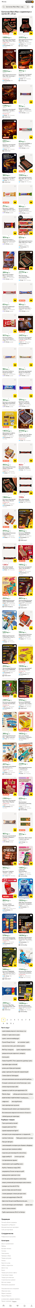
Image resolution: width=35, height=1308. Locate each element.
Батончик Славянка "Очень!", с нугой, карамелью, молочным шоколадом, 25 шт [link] (9, 872)
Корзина (24, 1305)
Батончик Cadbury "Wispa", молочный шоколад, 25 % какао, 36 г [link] (25, 402)
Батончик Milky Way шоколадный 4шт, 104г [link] (9, 1005)
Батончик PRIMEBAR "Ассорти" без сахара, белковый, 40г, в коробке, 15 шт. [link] (25, 702)
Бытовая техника (6, 1248)
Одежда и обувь (6, 1255)
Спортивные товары (7, 1275)
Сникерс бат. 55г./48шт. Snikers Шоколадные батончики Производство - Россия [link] (25, 435)
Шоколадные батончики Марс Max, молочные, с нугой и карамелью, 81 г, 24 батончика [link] (9, 75)
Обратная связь (5, 1291)
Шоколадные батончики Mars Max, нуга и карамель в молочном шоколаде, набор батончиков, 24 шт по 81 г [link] (25, 40)
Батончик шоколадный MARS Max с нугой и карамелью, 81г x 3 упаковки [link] (25, 75)
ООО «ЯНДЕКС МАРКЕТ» (13, 1299)
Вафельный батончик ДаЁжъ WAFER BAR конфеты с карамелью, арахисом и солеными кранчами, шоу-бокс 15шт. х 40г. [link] (9, 601)
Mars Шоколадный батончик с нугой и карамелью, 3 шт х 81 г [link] (25, 500)
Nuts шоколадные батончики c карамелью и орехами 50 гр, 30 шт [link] (25, 736)
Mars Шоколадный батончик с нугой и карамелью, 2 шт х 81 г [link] (9, 567)
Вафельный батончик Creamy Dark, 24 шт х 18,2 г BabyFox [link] (9, 636)
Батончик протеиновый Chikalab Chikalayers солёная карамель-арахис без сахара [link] (9, 836)
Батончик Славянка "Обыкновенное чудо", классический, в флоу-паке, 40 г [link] (9, 209)
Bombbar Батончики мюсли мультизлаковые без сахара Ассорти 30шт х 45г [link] (25, 1006)
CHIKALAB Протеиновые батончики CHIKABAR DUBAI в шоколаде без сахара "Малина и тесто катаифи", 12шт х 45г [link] (25, 870)
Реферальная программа (8, 1236)
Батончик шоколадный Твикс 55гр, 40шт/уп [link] (9, 801)
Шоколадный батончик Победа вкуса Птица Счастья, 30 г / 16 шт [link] (25, 635)
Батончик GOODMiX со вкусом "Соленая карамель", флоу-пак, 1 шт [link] (25, 144)
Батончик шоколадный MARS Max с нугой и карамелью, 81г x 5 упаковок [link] (9, 145)
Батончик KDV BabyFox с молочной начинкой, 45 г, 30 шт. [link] (25, 972)
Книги (3, 1270)
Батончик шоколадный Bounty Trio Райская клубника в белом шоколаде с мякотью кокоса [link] (25, 372)
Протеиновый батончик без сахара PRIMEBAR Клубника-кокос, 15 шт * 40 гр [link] (25, 601)
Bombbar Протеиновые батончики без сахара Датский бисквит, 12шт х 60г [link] (25, 938)
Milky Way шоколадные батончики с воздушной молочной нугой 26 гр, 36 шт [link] (25, 903)
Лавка (10, 1305)
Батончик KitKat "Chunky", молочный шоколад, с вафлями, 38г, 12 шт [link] (8, 904)
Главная (3, 1305)
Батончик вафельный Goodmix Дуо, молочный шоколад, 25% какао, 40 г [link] (8, 307)
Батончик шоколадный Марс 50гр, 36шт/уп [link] (9, 500)
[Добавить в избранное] (15, 17)
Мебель (3, 1246)
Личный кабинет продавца (9, 1222)
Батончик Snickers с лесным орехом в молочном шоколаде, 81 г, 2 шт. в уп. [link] (25, 209)
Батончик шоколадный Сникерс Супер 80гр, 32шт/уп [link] (25, 338)
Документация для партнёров (9, 1227)
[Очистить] (27, 7)
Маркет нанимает (6, 1293)
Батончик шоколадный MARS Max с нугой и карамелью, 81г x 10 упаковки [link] (9, 110)
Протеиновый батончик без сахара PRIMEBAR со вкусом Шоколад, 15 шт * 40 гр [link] (9, 669)
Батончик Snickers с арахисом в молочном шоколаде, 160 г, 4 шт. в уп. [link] (9, 240)
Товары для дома (6, 1258)
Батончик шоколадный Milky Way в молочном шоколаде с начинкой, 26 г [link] (9, 402)
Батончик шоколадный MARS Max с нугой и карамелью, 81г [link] (9, 178)
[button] (32, 7)
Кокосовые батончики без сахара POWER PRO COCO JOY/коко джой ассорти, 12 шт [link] (9, 938)
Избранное (17, 1305)
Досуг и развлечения (7, 1243)
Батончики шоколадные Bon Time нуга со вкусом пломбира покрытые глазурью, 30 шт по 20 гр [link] (9, 767)
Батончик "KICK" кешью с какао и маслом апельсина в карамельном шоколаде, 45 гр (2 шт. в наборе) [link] (25, 838)
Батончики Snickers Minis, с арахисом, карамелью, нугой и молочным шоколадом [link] (9, 275)
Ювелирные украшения (8, 1284)
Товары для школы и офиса (9, 1272)
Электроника (5, 1253)
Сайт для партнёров (7, 1229)
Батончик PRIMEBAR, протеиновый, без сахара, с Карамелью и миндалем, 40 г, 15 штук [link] (25, 533)
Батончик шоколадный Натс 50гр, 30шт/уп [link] (25, 669)
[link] (14, 1031)
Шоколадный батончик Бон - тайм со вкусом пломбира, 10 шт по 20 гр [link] (9, 736)
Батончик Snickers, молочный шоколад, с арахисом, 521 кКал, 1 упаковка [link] (25, 307)
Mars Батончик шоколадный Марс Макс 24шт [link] (24, 276)
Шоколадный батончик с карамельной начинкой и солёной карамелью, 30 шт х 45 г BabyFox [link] (25, 768)
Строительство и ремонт (8, 1280)
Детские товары (6, 1282)
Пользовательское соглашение (10, 1288)
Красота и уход (5, 1263)
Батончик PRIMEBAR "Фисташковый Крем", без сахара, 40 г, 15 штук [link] (9, 972)
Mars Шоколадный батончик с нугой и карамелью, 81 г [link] (24, 467)
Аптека (3, 1260)
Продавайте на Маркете (8, 1225)
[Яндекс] (14, 1301)
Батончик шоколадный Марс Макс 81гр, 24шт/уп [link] (9, 40)
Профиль (31, 1305)
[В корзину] (15, 33)
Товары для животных (7, 1277)
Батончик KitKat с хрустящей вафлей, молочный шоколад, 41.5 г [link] (9, 338)
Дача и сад (4, 1268)
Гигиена (3, 1251)
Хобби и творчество (7, 1265)
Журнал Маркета (6, 1296)
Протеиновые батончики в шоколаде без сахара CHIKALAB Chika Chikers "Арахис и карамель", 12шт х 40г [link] (25, 802)
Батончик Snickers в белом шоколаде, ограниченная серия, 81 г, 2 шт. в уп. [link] (9, 372)
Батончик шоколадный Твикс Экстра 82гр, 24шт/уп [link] (25, 567)
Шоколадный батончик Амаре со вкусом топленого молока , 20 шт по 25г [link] (9, 467)
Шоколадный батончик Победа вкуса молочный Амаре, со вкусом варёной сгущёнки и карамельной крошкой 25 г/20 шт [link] (9, 533)
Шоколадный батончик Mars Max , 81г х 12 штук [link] (25, 178)
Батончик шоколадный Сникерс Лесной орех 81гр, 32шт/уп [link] (9, 702)
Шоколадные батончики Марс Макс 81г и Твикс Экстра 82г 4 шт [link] (25, 241)
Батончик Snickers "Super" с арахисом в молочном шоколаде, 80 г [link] (25, 109)
